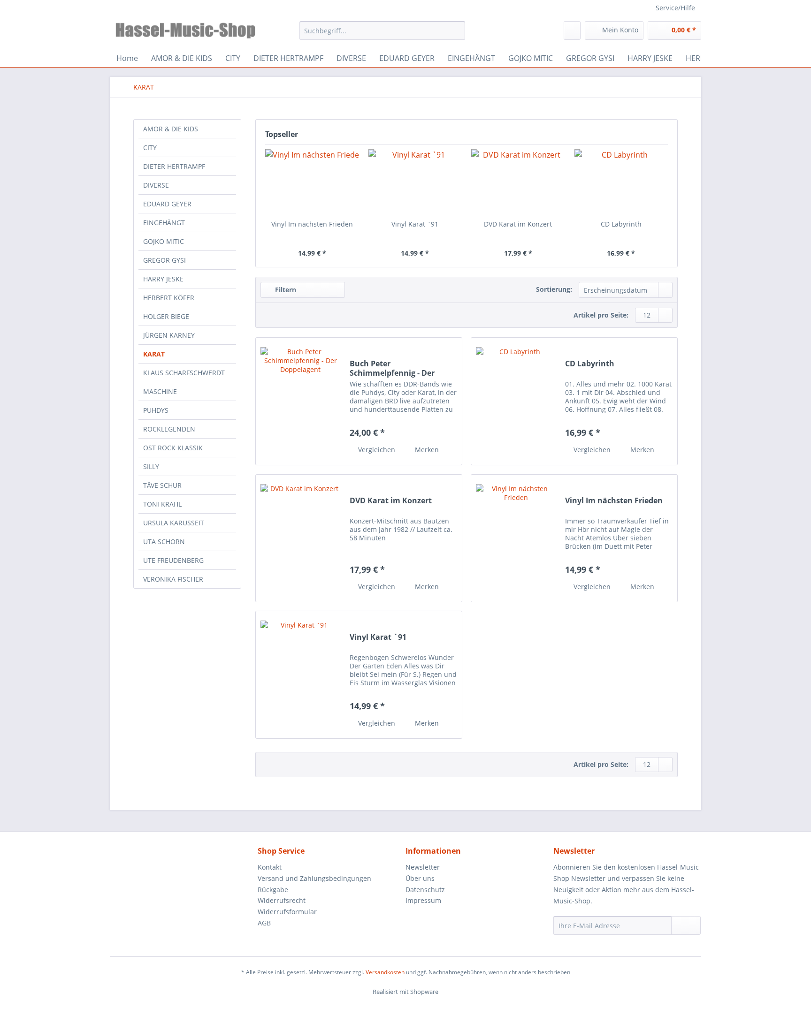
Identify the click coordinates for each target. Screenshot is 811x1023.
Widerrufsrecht (282, 900)
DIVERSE (156, 185)
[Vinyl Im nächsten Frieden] (312, 182)
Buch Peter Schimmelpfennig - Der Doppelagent (392, 368)
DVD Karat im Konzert (518, 224)
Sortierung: (554, 289)
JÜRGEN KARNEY (169, 335)
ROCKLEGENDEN (169, 428)
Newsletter (423, 867)
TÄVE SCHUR (162, 485)
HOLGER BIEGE (166, 316)
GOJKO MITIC (163, 241)
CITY (150, 147)
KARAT (154, 353)
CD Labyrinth (621, 224)
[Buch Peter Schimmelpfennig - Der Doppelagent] (300, 401)
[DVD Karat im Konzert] (518, 182)
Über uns (420, 878)
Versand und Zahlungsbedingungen (314, 878)
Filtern (284, 289)
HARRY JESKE (163, 278)
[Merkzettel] (572, 30)
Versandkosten (385, 972)
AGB (264, 922)
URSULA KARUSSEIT (173, 522)
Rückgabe (273, 889)
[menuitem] (382, 35)
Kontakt (270, 867)
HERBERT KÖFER (168, 297)
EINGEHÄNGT (164, 222)
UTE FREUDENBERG (173, 560)
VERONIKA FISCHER (173, 579)
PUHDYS (155, 410)
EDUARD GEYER (167, 203)
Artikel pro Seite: (601, 315)
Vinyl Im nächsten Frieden (312, 224)
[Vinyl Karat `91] (415, 182)
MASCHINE (160, 391)
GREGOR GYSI (164, 260)
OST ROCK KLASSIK (173, 447)
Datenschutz (425, 889)
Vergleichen (375, 449)
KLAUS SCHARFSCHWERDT (184, 372)
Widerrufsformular (287, 911)
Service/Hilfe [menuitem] (675, 7)
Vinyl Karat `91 (414, 224)
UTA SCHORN (164, 541)
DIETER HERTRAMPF (174, 166)
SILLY (151, 466)
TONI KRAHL (162, 504)
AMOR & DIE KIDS (170, 128)
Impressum (423, 900)
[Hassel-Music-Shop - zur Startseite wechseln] (185, 33)
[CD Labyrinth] (621, 182)
